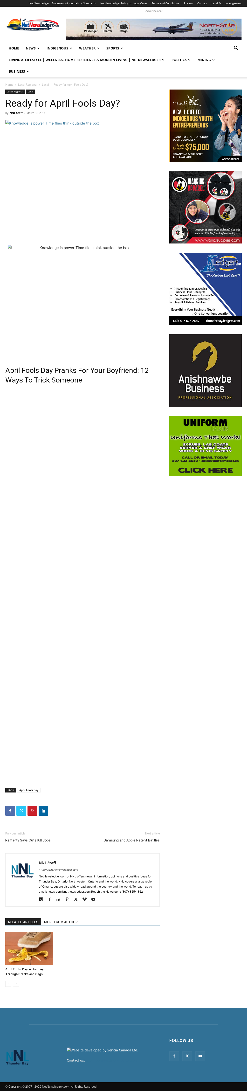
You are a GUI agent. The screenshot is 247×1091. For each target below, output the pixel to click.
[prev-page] (8, 984)
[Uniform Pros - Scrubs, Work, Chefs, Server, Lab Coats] (205, 446)
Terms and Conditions (165, 3)
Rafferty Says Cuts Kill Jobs (28, 840)
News (31, 48)
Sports (112, 48)
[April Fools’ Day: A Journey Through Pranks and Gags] (29, 948)
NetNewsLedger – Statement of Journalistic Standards (62, 3)
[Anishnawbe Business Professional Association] (205, 370)
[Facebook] (10, 811)
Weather (87, 48)
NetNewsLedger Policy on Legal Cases (123, 3)
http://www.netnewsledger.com (58, 869)
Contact (202, 3)
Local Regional (27, 85)
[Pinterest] (32, 811)
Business (17, 71)
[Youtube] (95, 900)
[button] (236, 48)
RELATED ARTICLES (23, 922)
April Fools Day (28, 790)
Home (14, 48)
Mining (204, 59)
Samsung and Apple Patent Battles (132, 840)
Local (45, 85)
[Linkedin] (43, 811)
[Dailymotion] (43, 900)
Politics (179, 59)
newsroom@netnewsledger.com (112, 1060)
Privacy (188, 3)
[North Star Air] (154, 29)
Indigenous (57, 48)
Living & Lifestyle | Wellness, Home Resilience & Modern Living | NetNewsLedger (85, 59)
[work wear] (205, 207)
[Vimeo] (86, 900)
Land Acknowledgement (227, 3)
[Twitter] (21, 811)
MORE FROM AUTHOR (61, 922)
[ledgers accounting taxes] (205, 289)
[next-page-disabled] (16, 984)
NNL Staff (16, 113)
